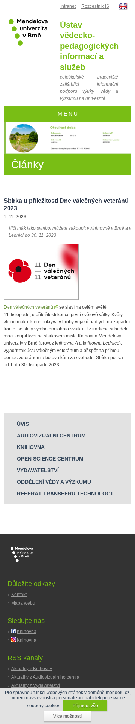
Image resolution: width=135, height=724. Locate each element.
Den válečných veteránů (28, 307)
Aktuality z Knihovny (31, 668)
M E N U (68, 114)
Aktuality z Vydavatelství (35, 685)
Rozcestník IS (95, 6)
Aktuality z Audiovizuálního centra (45, 677)
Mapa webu (23, 603)
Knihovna (26, 631)
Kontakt (19, 594)
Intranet (68, 6)
